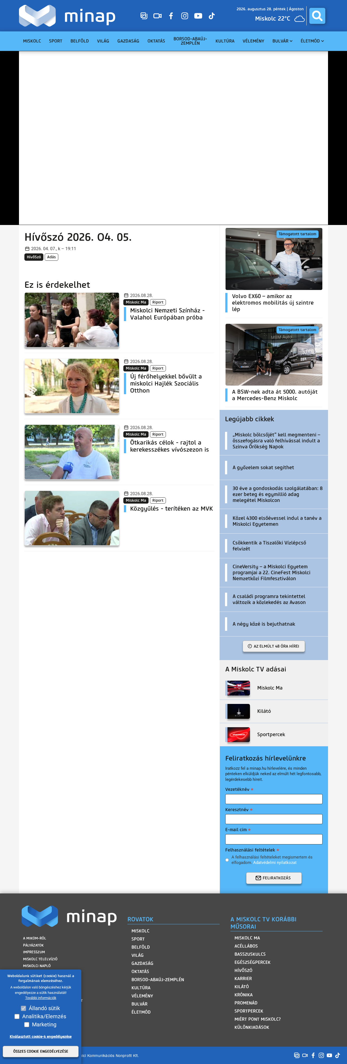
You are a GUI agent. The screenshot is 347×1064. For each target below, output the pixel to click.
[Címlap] (68, 15)
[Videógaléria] (157, 15)
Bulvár (139, 1004)
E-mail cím (236, 829)
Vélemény (142, 995)
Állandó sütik (44, 1008)
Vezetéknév (237, 789)
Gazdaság (142, 963)
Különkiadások (251, 1027)
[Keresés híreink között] (317, 16)
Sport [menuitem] (55, 41)
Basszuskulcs (250, 954)
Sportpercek (248, 1011)
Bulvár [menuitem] (280, 41)
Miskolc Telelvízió (40, 959)
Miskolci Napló (37, 966)
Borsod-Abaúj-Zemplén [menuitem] (190, 41)
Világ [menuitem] (103, 41)
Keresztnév (237, 809)
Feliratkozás (277, 878)
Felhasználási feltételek (250, 850)
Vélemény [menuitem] (253, 41)
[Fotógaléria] (144, 15)
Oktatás (140, 971)
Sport (138, 939)
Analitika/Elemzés (44, 1016)
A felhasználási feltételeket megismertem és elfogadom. (272, 860)
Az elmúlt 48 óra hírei (276, 646)
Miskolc (140, 931)
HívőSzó (34, 257)
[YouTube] (198, 15)
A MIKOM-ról (34, 938)
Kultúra (140, 987)
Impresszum (34, 952)
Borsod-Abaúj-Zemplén (157, 979)
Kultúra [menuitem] (225, 41)
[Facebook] (171, 15)
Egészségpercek (252, 962)
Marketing (44, 1024)
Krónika (243, 994)
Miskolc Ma (247, 938)
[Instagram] (184, 15)
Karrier (243, 978)
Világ (137, 955)
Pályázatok (33, 945)
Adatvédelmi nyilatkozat (275, 862)
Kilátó (241, 986)
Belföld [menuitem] (79, 41)
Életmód (141, 1012)
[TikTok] (212, 15)
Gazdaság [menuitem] (128, 41)
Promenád (246, 1003)
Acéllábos (246, 946)
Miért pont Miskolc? (257, 1019)
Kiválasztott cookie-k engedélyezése (41, 1036)
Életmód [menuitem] (310, 41)
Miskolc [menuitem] (32, 41)
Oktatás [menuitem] (156, 41)
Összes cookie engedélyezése (40, 1052)
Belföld (140, 947)
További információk (40, 998)
